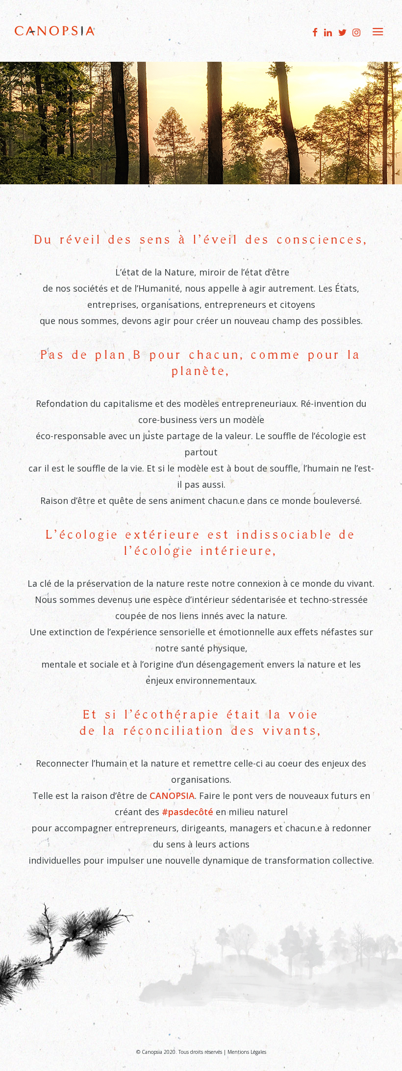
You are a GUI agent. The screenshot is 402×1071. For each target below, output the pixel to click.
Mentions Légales (246, 1051)
